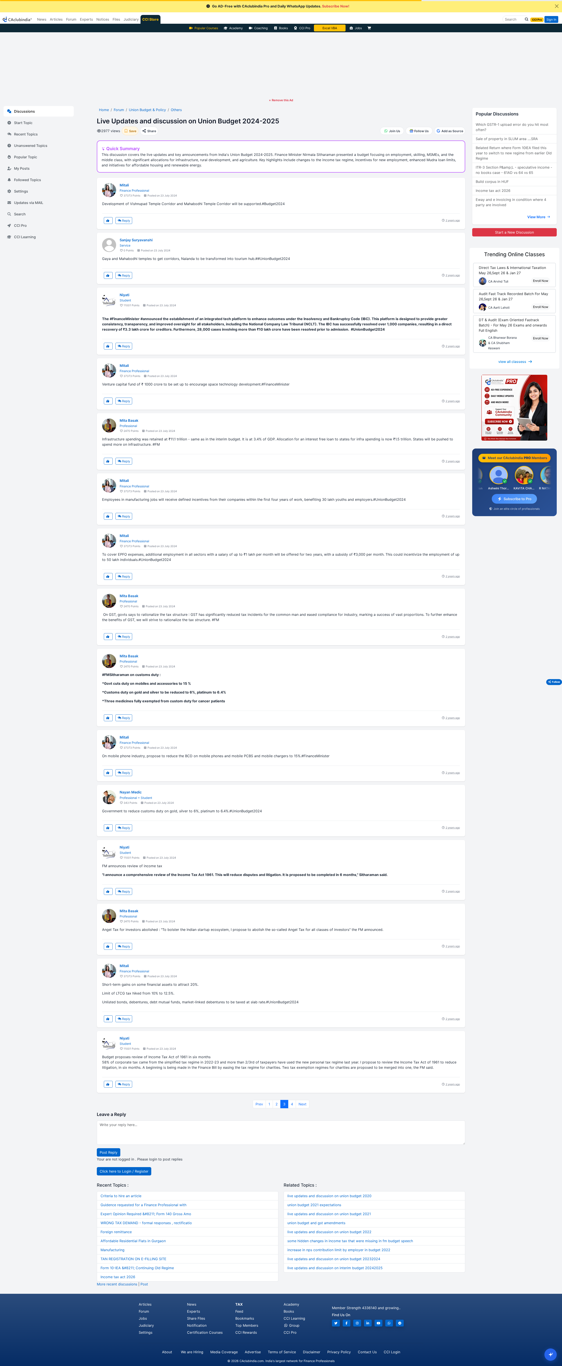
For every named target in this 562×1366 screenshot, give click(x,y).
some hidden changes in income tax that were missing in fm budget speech (350, 1241)
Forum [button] (71, 19)
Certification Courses (205, 1332)
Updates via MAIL (28, 202)
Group (293, 1325)
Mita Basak (129, 420)
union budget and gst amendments (316, 1223)
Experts (193, 1311)
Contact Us (367, 1352)
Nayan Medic (131, 792)
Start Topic (23, 123)
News (191, 1304)
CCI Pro (304, 28)
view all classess (512, 361)
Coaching (261, 28)
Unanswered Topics (30, 145)
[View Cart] (370, 28)
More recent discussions (117, 1284)
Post (144, 1284)
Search (20, 214)
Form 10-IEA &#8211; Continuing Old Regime (137, 1268)
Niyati (124, 295)
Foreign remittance (116, 1232)
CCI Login (392, 1352)
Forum (144, 1311)
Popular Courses (206, 28)
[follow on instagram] (357, 1323)
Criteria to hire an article (121, 1196)
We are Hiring (192, 1352)
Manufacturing (112, 1250)
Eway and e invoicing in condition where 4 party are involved (511, 202)
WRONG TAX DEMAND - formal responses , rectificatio (146, 1223)
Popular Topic (25, 157)
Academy (236, 28)
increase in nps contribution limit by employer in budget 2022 (338, 1250)
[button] (525, 19)
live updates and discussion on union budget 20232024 (333, 1259)
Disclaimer (311, 1352)
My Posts (22, 168)
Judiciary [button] (131, 19)
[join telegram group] (400, 1323)
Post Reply (108, 1152)
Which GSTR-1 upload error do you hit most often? (512, 127)
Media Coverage (224, 1352)
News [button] (41, 19)
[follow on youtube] (378, 1323)
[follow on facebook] (347, 1323)
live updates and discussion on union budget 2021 (329, 1214)
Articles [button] (56, 19)
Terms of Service (282, 1352)
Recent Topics (26, 134)
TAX (239, 1304)
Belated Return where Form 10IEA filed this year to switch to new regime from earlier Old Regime (514, 153)
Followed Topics (27, 180)
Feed (239, 1311)
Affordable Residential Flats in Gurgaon (133, 1241)
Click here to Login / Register (124, 1171)
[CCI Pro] (514, 408)
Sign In (551, 19)
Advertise (253, 1352)
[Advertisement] (281, 65)
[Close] (556, 6)
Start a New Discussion (514, 232)
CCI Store (150, 19)
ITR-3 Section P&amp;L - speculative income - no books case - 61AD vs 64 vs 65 (514, 170)
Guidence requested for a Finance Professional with (143, 1205)
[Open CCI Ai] (550, 1354)
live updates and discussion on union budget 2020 (329, 1196)
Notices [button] (102, 19)
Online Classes (514, 254)
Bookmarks (244, 1318)
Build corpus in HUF (492, 181)
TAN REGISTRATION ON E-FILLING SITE (133, 1259)
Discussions (24, 111)
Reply (125, 220)
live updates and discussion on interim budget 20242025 (335, 1268)
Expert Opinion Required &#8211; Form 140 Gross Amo (146, 1214)
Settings (21, 191)
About (167, 1352)
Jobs (358, 28)
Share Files (196, 1318)
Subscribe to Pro (517, 499)
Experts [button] (86, 19)
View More (536, 217)
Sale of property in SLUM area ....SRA (507, 139)
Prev (259, 1104)
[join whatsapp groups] (389, 1323)
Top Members (246, 1325)
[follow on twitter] (336, 1323)
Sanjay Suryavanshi (136, 240)
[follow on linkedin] (368, 1323)
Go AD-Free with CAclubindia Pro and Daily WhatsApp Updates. (280, 6)
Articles (145, 1304)
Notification (197, 1325)
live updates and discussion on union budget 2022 (329, 1232)
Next (302, 1104)
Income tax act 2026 (118, 1277)
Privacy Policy (339, 1352)
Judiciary (146, 1325)
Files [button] (116, 19)
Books (283, 28)
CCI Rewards (246, 1332)
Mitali (124, 185)
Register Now (329, 28)
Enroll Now (540, 281)
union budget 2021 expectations (314, 1205)
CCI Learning (25, 237)
